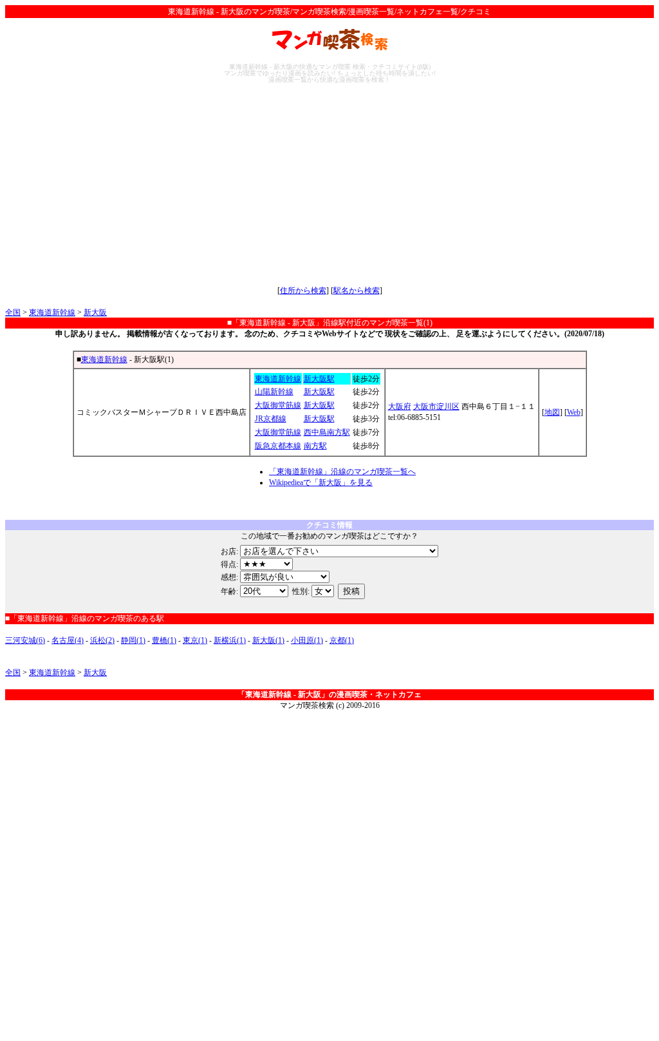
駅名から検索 (356, 290)
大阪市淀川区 (436, 406)
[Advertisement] (329, 184)
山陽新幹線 (274, 391)
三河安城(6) (25, 640)
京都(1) (342, 640)
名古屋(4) (67, 640)
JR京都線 (270, 418)
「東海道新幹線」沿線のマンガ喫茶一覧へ (342, 471)
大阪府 (399, 406)
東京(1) (195, 640)
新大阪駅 (319, 378)
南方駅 (315, 445)
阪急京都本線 (278, 445)
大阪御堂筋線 (278, 405)
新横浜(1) (230, 640)
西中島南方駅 (327, 432)
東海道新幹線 (52, 312)
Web (573, 412)
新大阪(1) (268, 640)
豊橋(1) (164, 640)
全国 (13, 312)
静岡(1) (133, 640)
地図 (552, 412)
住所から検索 (303, 290)
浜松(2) (102, 640)
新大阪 (95, 312)
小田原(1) (307, 640)
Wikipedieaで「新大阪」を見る (321, 482)
